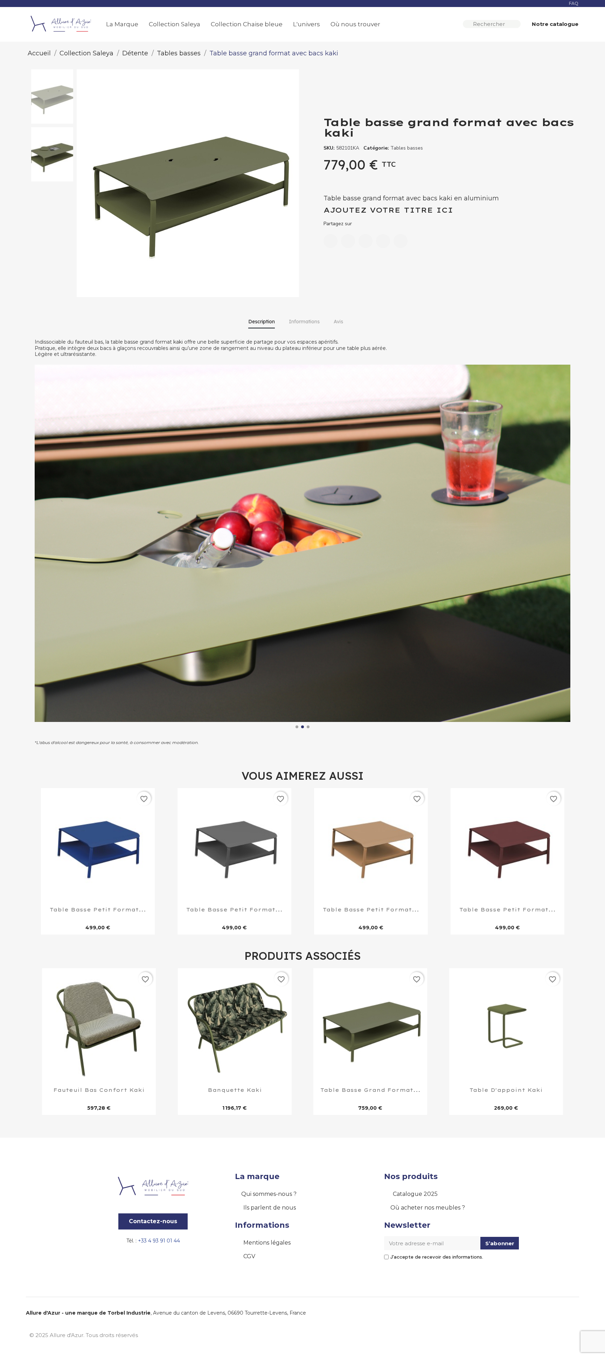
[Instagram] (553, 1334)
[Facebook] (331, 241)
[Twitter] (366, 241)
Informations (304, 321)
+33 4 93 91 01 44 (159, 1241)
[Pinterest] (383, 241)
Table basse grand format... (370, 1090)
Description (261, 321)
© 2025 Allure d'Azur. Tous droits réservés (83, 1335)
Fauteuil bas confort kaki (99, 1090)
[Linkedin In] (569, 1334)
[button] (551, 24)
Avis (338, 321)
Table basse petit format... (98, 910)
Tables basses (406, 148)
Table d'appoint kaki (506, 1090)
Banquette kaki (235, 1090)
